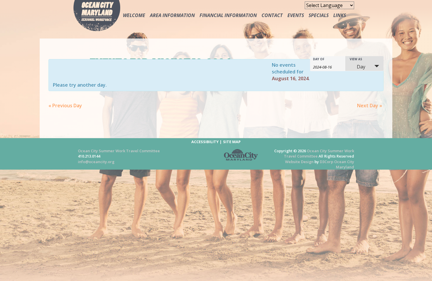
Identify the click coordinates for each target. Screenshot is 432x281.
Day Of (318, 59)
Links (339, 15)
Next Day (369, 105)
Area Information (172, 15)
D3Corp (326, 161)
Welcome (134, 15)
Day (361, 66)
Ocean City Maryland (344, 164)
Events (295, 15)
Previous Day (65, 105)
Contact (272, 15)
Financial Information (228, 15)
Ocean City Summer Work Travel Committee (119, 150)
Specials (319, 15)
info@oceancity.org (96, 161)
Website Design (299, 161)
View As (356, 59)
